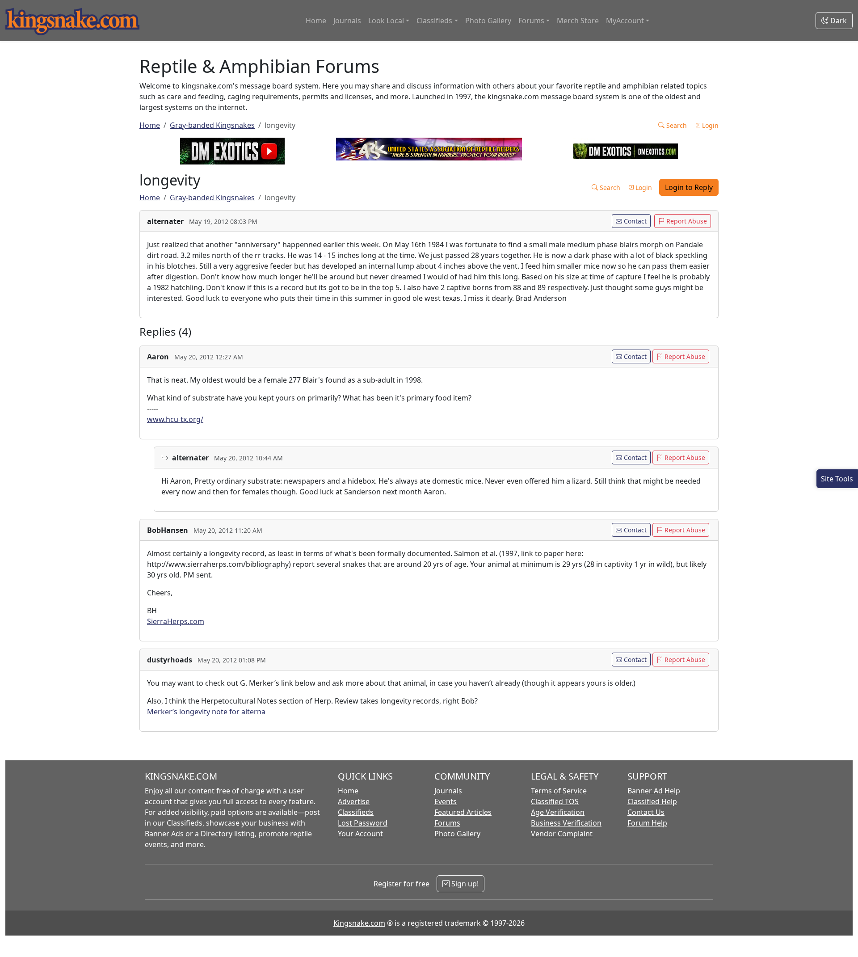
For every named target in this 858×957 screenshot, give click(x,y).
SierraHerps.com (175, 621)
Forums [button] (531, 20)
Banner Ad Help (653, 791)
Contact (634, 221)
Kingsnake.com (359, 923)
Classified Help (652, 801)
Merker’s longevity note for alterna (206, 712)
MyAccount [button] (625, 20)
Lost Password (362, 823)
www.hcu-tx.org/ (175, 419)
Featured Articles (463, 812)
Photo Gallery (488, 20)
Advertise (354, 801)
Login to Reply (689, 187)
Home (316, 20)
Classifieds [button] (434, 20)
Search (676, 125)
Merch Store (578, 20)
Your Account (360, 834)
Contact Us (646, 812)
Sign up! (464, 884)
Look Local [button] (386, 20)
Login (709, 125)
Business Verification (566, 823)
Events (445, 801)
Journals (347, 20)
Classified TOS (555, 801)
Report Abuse (686, 221)
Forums (447, 823)
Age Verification (558, 812)
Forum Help (647, 823)
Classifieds (356, 812)
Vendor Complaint (562, 834)
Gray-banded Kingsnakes (212, 125)
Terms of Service (559, 791)
